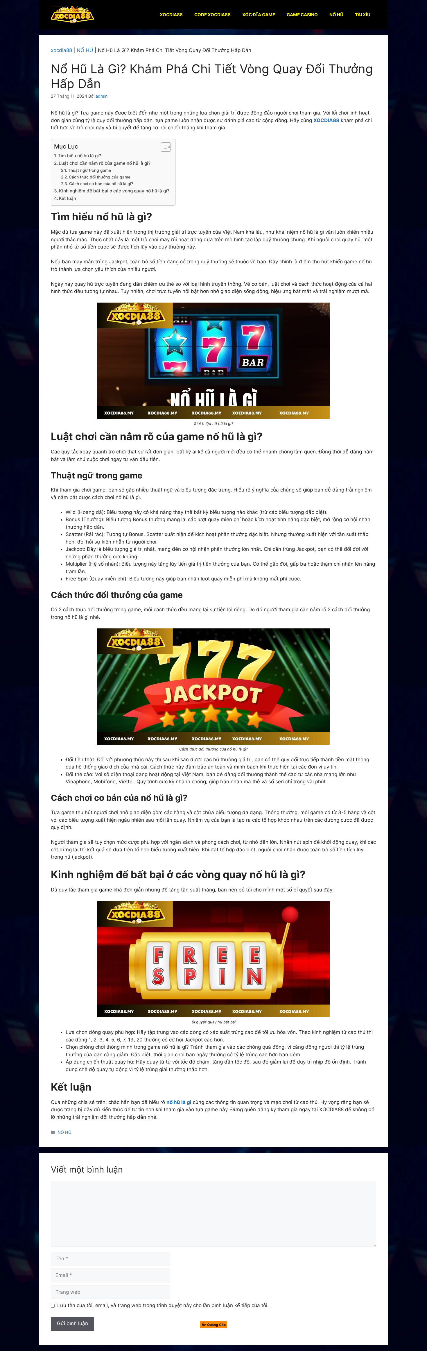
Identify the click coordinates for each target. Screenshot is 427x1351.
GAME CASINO (302, 14)
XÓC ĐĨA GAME (258, 14)
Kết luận (67, 198)
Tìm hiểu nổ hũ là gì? (79, 155)
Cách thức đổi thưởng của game (99, 177)
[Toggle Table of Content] (162, 147)
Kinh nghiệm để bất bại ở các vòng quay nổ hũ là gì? (114, 191)
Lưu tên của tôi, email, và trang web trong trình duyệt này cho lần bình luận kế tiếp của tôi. (163, 1305)
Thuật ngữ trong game (89, 170)
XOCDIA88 (171, 14)
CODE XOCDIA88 (212, 14)
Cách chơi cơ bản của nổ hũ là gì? (101, 183)
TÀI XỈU (362, 14)
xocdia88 (61, 50)
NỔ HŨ (336, 14)
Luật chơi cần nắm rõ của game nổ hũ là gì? (104, 163)
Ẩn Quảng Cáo (214, 1325)
